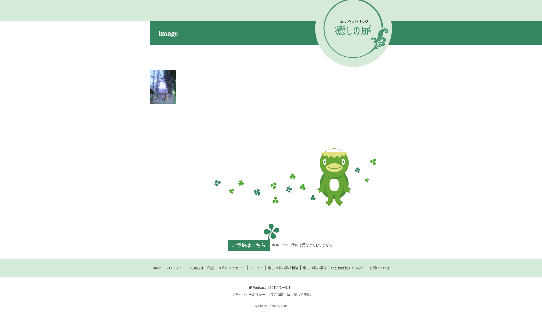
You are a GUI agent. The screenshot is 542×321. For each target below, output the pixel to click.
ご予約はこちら (249, 245)
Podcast (259, 287)
